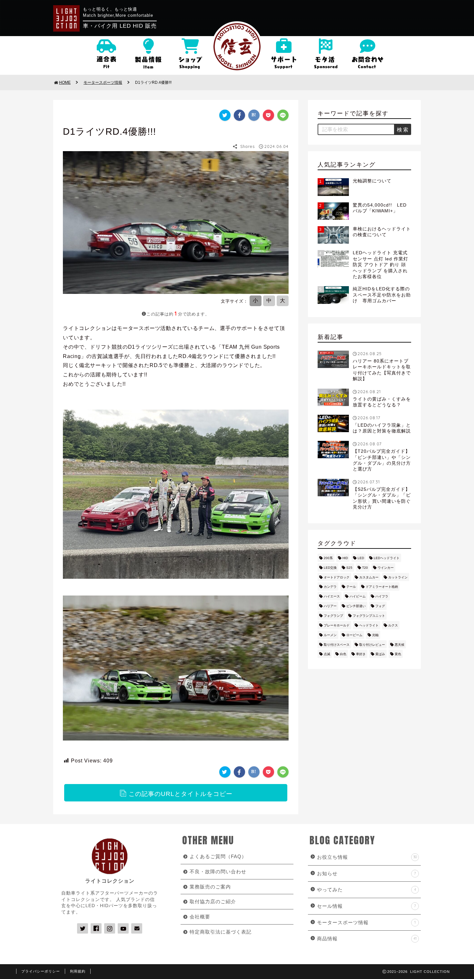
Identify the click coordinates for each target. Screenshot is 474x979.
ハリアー (330, 606)
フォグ (380, 606)
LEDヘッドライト (387, 558)
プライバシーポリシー (40, 971)
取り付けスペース (337, 644)
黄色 (398, 654)
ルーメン (330, 635)
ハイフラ (381, 596)
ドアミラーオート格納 (382, 586)
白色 (343, 654)
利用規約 (77, 971)
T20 (365, 567)
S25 (349, 567)
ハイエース (332, 596)
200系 (328, 558)
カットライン (398, 577)
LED (361, 558)
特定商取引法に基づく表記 (221, 932)
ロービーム (354, 635)
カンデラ (330, 586)
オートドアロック (337, 577)
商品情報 (367, 938)
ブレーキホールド (337, 625)
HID (345, 558)
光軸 (375, 635)
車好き (361, 654)
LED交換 (330, 567)
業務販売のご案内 (210, 886)
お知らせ (366, 873)
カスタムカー (369, 577)
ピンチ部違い (356, 606)
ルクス (393, 625)
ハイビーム (358, 596)
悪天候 (399, 644)
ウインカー (386, 567)
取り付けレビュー (372, 644)
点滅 (327, 654)
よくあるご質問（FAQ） (218, 856)
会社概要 (200, 916)
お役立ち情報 (367, 857)
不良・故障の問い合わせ (218, 871)
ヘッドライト (369, 625)
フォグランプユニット (369, 615)
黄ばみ (380, 654)
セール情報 (366, 906)
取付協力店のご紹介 (213, 901)
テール (351, 586)
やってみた (366, 889)
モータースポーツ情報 (366, 922)
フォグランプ (333, 615)
